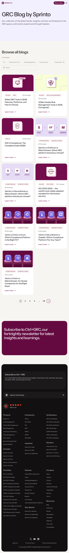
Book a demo (59, 3)
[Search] (4, 67)
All (4, 62)
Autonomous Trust (14, 62)
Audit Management (29, 62)
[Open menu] (66, 3)
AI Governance (43, 62)
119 (44, 301)
